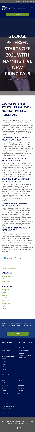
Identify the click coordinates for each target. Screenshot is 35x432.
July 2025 (4, 295)
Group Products (24, 348)
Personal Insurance (7, 348)
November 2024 (6, 303)
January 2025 (5, 300)
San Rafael (21, 391)
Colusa (20, 380)
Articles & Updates (7, 276)
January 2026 (5, 290)
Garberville (21, 385)
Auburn (4, 380)
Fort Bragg (5, 385)
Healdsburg (21, 388)
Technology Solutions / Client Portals (25, 356)
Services (4, 366)
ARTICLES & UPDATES (28, 1)
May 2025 (5, 298)
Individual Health (24, 350)
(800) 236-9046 (6, 408)
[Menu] (32, 8)
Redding (4, 391)
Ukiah (19, 393)
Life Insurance (6, 350)
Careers (10, 412)
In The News (5, 279)
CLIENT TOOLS (17, 1)
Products (4, 361)
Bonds (4, 364)
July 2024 (4, 306)
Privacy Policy (24, 423)
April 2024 (5, 308)
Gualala (4, 388)
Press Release (23, 79)
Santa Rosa (5, 393)
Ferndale (20, 383)
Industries (4, 369)
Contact (4, 412)
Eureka (4, 383)
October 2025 (6, 292)
